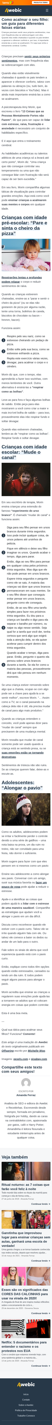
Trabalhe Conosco (26, 1416)
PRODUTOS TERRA (41, 2)
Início (26, 1394)
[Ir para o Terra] (8, 2)
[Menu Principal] (47, 10)
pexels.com (20, 1059)
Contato (26, 1400)
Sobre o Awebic (26, 1405)
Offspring (8, 1050)
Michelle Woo (36, 1050)
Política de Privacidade (26, 1410)
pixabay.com (39, 1059)
